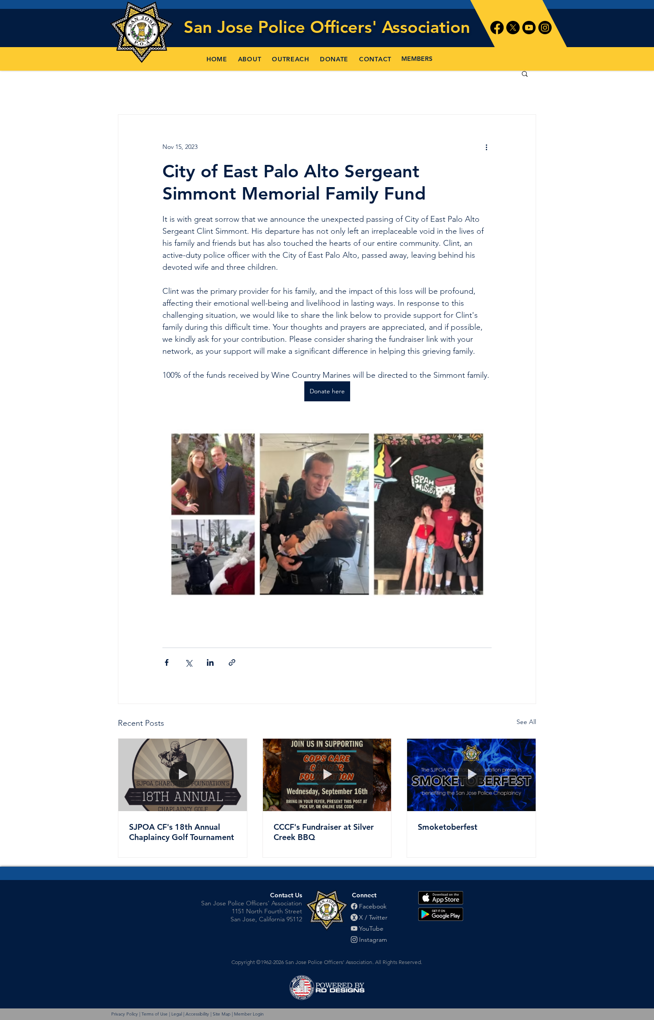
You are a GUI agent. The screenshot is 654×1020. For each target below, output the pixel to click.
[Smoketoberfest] (471, 775)
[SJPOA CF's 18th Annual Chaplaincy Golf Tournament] (182, 775)
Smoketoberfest (447, 827)
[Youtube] (529, 27)
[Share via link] (232, 662)
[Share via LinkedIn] (210, 662)
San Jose (221, 26)
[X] (513, 27)
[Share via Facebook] (166, 662)
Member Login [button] (249, 1014)
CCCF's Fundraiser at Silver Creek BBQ (324, 832)
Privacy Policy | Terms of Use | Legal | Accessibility (160, 1014)
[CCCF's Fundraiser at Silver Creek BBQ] (327, 775)
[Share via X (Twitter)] (188, 662)
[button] (249, 59)
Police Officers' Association (364, 26)
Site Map (221, 1014)
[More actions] (486, 146)
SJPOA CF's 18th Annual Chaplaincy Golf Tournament (181, 832)
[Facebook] (497, 27)
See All (526, 722)
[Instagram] (545, 27)
